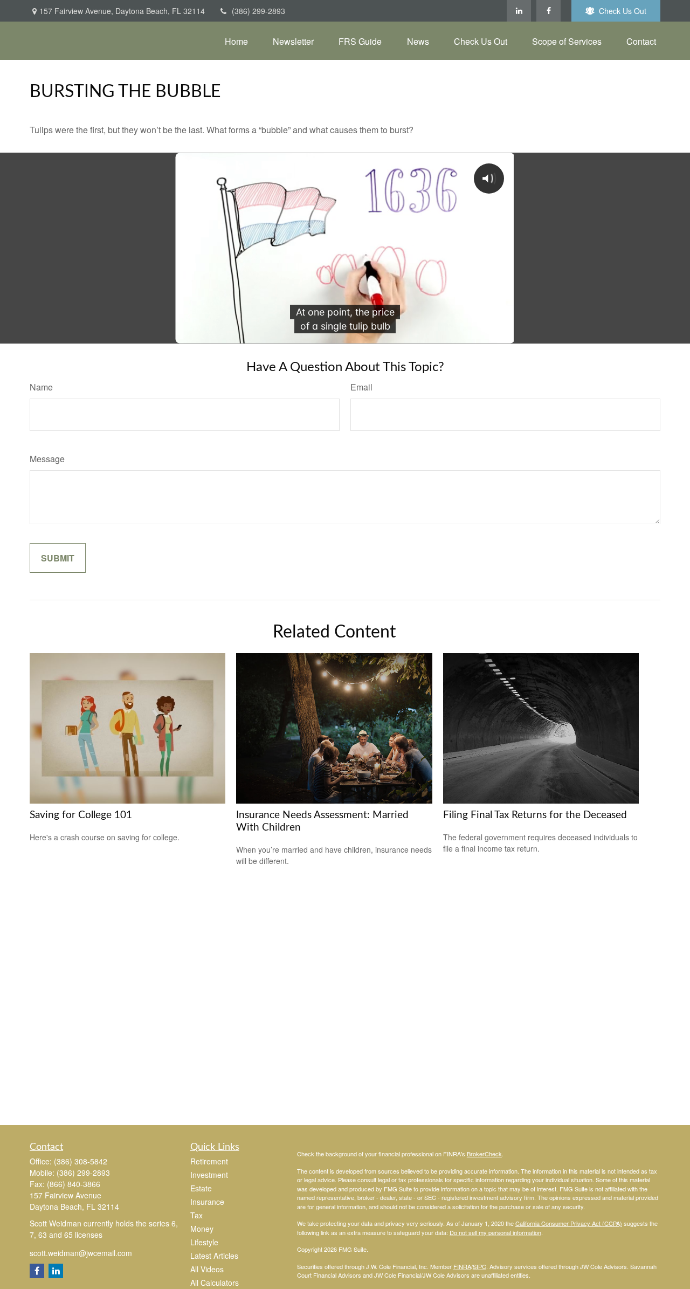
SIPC (479, 1266)
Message (47, 458)
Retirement (209, 1161)
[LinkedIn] (519, 11)
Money (201, 1228)
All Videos (207, 1269)
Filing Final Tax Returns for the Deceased (535, 815)
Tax (196, 1215)
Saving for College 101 (81, 815)
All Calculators (214, 1282)
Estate (201, 1188)
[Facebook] (548, 11)
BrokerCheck (484, 1153)
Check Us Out (622, 10)
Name (41, 387)
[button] (236, 41)
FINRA (462, 1266)
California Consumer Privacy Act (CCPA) (568, 1223)
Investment (209, 1174)
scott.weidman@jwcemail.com (81, 1252)
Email (361, 387)
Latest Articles (214, 1255)
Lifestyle (204, 1242)
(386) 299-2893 (258, 10)
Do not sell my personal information (495, 1232)
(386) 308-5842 (80, 1161)
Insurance (207, 1201)
